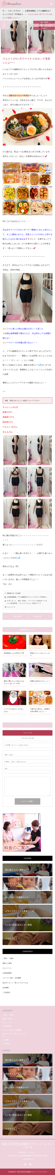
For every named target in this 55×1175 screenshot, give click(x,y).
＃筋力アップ (36, 603)
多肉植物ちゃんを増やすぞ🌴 (14, 653)
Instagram (25, 1164)
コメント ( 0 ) (27, 733)
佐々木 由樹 (16, 593)
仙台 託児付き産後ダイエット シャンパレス (28, 1145)
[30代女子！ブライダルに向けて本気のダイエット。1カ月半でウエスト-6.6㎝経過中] (15, 616)
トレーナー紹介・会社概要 (12, 978)
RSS (30, 1164)
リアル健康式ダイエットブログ (44, 25)
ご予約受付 (6, 992)
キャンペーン (7, 968)
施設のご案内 (7, 963)
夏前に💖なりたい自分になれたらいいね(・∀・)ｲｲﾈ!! (14, 682)
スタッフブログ (14, 11)
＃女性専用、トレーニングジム (20, 603)
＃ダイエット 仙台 (14, 601)
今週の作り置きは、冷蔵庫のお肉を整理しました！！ (40, 710)
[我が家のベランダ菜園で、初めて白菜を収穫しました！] (40, 616)
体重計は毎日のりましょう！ (40, 681)
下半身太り (18, 14)
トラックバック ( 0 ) (27, 738)
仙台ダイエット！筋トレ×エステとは (15, 983)
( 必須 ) (9, 754)
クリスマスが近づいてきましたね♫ (14, 710)
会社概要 (6, 988)
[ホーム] (3, 10)
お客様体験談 (30, 11)
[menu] (51, 4)
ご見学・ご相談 (8, 958)
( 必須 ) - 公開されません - (16, 761)
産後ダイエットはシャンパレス (40, 654)
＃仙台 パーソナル (28, 601)
